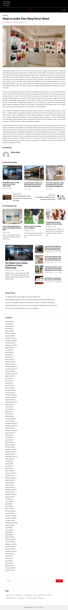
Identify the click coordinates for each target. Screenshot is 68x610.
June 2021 (8, 463)
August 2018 (8, 525)
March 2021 (8, 471)
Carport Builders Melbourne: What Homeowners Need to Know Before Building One (33, 184)
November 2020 (10, 478)
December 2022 (10, 423)
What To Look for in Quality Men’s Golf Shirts (32, 227)
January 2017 (9, 570)
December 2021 (10, 449)
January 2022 (9, 447)
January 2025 (9, 364)
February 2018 (9, 539)
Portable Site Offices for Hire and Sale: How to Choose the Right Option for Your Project (53, 268)
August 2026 (9, 321)
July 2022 (8, 435)
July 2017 (8, 556)
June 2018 (8, 530)
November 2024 (10, 369)
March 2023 (8, 416)
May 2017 (8, 561)
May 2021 (8, 466)
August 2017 (8, 553)
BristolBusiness (28, 595)
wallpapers (41, 598)
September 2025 (10, 345)
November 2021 (9, 452)
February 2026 (9, 333)
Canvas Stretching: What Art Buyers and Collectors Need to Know (12, 228)
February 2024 (9, 390)
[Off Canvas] (3, 10)
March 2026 (8, 331)
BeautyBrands (18, 595)
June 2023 (8, 409)
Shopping (5, 15)
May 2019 (8, 504)
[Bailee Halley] (6, 155)
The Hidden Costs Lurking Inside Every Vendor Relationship (11, 184)
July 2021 (8, 461)
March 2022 (8, 442)
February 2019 (9, 511)
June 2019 (8, 501)
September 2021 (10, 456)
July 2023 (8, 407)
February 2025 (9, 362)
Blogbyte (42, 607)
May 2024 (8, 383)
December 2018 (10, 516)
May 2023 (8, 411)
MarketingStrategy (31, 598)
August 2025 (9, 347)
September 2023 (10, 402)
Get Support (6, 5)
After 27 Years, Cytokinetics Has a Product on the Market (22, 308)
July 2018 (8, 527)
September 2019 (10, 494)
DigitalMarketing (10, 598)
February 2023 (9, 418)
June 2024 (8, 381)
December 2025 (10, 338)
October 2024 (9, 371)
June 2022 (8, 437)
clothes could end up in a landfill (43, 595)
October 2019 (9, 492)
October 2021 (9, 454)
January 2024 (9, 392)
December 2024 (10, 366)
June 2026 (8, 326)
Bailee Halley (8, 22)
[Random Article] (62, 10)
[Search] (64, 10)
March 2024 (8, 388)
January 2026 (9, 336)
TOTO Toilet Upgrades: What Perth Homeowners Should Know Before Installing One (55, 184)
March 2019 (8, 508)
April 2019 (8, 506)
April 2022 (8, 440)
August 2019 (8, 497)
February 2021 (9, 473)
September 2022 (10, 430)
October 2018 (9, 520)
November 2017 (9, 546)
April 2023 (8, 414)
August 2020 (9, 482)
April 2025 (8, 357)
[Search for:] (30, 581)
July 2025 (8, 350)
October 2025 (9, 343)
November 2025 (10, 340)
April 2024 (8, 385)
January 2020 (9, 487)
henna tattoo (20, 598)
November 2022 (10, 426)
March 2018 (8, 537)
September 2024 (10, 373)
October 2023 (9, 399)
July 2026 (8, 324)
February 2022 (9, 445)
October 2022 (9, 428)
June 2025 (8, 352)
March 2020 (8, 485)
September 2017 (10, 551)
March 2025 (8, 359)
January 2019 (9, 513)
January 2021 (9, 475)
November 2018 (9, 518)
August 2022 (9, 433)
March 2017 (8, 565)
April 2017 (8, 563)
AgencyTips (9, 595)
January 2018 (9, 542)
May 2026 (8, 328)
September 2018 (10, 523)
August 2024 (9, 376)
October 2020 (9, 480)
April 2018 (8, 535)
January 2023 (9, 421)
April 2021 (8, 468)
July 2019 (8, 499)
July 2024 (8, 378)
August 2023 (9, 404)
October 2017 (9, 549)
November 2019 (9, 489)
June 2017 (8, 558)
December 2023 (10, 395)
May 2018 (8, 532)
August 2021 (8, 459)
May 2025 (8, 355)
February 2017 (9, 568)
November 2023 (10, 397)
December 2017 (9, 544)
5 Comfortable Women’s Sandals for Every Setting (54, 223)
